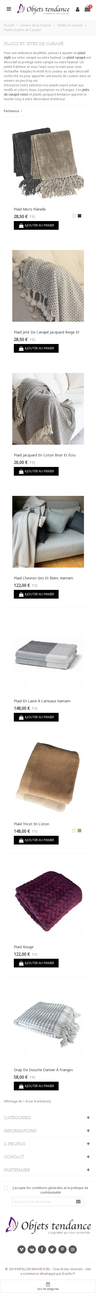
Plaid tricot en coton (31, 823)
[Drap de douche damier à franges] (48, 1024)
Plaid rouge (24, 946)
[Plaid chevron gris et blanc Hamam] (48, 532)
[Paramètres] (9, 9)
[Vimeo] (21, 1249)
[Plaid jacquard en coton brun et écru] (48, 409)
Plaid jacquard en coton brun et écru (45, 455)
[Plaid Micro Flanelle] (48, 163)
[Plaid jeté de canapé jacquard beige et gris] (48, 286)
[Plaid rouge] (48, 901)
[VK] (32, 1249)
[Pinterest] (62, 1249)
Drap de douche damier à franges (43, 1069)
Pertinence (12, 111)
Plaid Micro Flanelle (30, 209)
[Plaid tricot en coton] (48, 778)
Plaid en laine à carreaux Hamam (42, 700)
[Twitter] (52, 1249)
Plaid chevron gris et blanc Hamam (43, 578)
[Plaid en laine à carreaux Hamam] (48, 655)
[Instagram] (73, 1249)
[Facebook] (42, 1249)
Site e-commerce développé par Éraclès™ (55, 1271)
